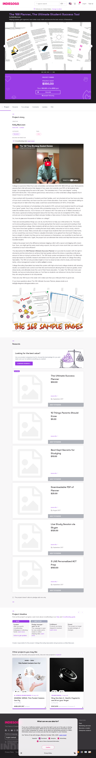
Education (16, 134)
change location (57, 9)
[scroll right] (91, 46)
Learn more (21, 632)
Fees (80, 723)
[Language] (70, 4)
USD (61, 3)
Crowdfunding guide (68, 617)
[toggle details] (46, 708)
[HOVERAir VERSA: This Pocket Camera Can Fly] (29, 675)
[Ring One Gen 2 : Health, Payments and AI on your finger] (67, 675)
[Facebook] (6, 730)
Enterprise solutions (85, 730)
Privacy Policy (9, 752)
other (38, 134)
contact (21, 127)
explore (58, 654)
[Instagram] (14, 730)
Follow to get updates (20, 635)
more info (15, 127)
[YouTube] (12, 730)
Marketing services (85, 725)
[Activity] (79, 3)
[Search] (37, 3)
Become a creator (84, 728)
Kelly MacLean (16, 17)
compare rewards (23, 363)
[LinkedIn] (17, 730)
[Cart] (75, 3)
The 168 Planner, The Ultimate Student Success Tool (44, 14)
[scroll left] (5, 46)
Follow (48, 92)
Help (57, 617)
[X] (9, 730)
